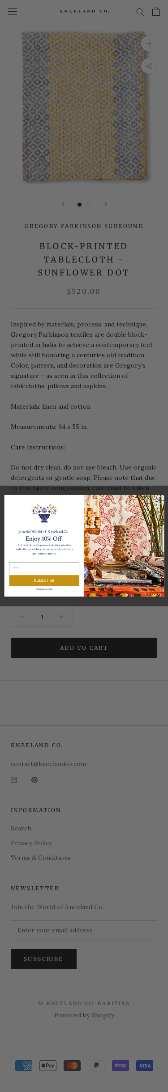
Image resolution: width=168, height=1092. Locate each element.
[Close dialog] (158, 500)
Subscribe (44, 580)
